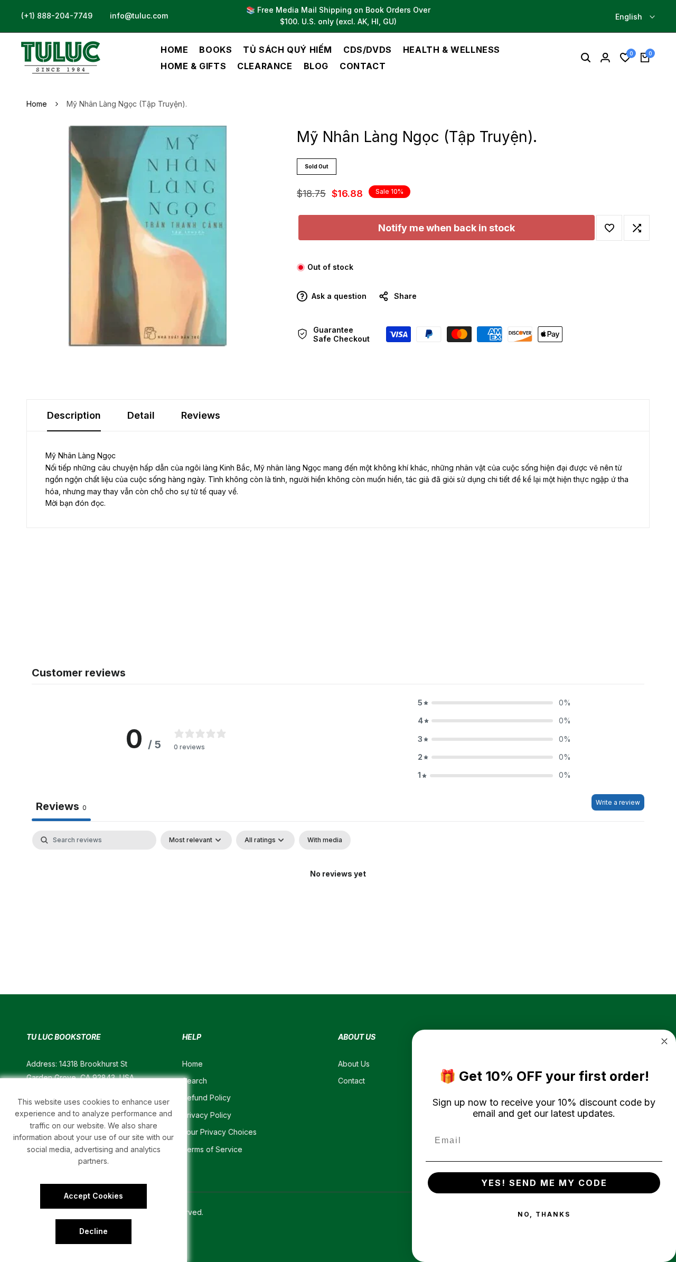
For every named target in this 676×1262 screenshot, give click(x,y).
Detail (141, 415)
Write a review (618, 802)
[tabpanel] (338, 909)
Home (36, 103)
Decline (93, 1231)
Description (74, 415)
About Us (354, 1063)
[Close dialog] (664, 1041)
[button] (609, 228)
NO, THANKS (544, 1214)
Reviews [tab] (61, 806)
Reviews (200, 415)
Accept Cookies (93, 1195)
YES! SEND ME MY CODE (544, 1183)
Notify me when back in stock (446, 227)
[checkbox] (325, 840)
